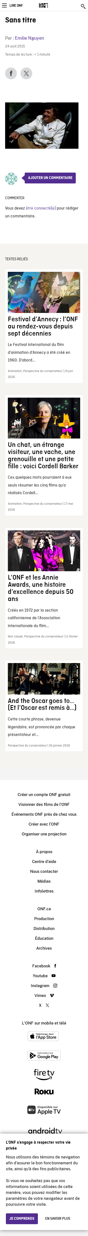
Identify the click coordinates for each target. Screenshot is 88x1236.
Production (44, 918)
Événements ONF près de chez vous (44, 814)
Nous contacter (44, 871)
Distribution (44, 928)
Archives (44, 948)
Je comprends (21, 1219)
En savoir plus (57, 1219)
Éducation (44, 938)
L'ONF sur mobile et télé (44, 1023)
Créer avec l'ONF (44, 824)
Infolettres (44, 891)
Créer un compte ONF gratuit (44, 794)
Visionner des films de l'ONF (44, 804)
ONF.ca (44, 909)
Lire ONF (16, 5)
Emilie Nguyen (29, 38)
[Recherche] (83, 6)
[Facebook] (11, 73)
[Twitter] (26, 73)
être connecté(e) (41, 208)
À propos (44, 851)
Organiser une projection (44, 834)
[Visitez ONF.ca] (51, 5)
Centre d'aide (44, 861)
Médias (44, 881)
